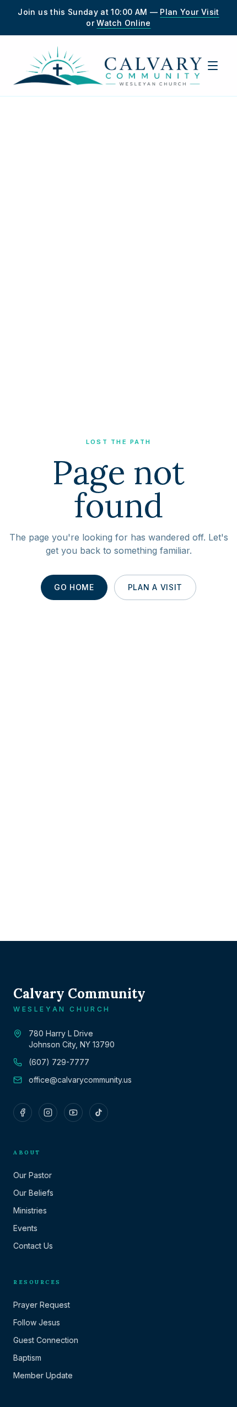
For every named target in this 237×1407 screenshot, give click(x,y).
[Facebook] (22, 1112)
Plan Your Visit (189, 12)
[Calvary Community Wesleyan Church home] (107, 65)
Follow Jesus (36, 1322)
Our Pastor (32, 1175)
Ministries (30, 1210)
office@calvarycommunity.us (80, 1079)
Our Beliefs (33, 1192)
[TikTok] (98, 1112)
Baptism (27, 1357)
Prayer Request (41, 1304)
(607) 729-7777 (59, 1062)
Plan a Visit (155, 587)
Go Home (74, 587)
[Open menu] (213, 66)
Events (25, 1228)
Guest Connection (45, 1340)
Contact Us (33, 1245)
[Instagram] (48, 1112)
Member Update (43, 1375)
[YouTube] (73, 1112)
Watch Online (123, 23)
